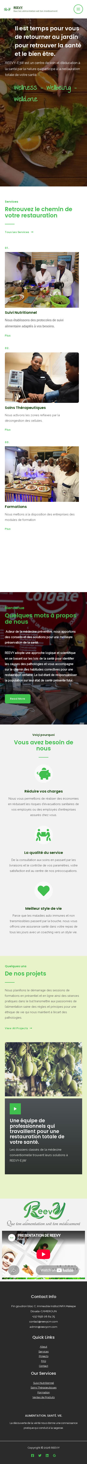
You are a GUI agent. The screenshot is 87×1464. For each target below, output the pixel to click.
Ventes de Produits (43, 1397)
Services (43, 1351)
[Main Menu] (78, 9)
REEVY (18, 7)
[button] (19, 232)
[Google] (54, 1455)
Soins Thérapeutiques (43, 1387)
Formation (43, 1392)
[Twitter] (39, 1455)
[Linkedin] (47, 1455)
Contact (43, 1365)
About (43, 1346)
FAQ (43, 1361)
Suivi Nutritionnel (43, 1382)
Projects (43, 1356)
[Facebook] (32, 1455)
